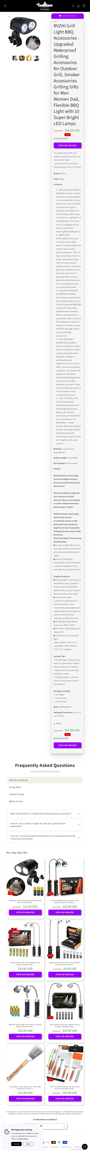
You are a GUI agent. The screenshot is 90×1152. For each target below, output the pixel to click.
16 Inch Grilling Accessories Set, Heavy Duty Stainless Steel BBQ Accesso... (65, 1088)
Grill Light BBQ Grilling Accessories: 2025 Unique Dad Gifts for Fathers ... (65, 901)
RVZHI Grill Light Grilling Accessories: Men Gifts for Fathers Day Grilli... (25, 901)
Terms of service (66, 1147)
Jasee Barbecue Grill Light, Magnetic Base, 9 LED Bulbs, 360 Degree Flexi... (65, 1026)
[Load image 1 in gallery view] (15, 58)
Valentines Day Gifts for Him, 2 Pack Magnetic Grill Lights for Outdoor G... (65, 963)
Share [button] (58, 723)
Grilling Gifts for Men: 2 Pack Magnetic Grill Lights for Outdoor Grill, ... (25, 963)
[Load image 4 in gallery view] (36, 58)
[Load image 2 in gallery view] (22, 58)
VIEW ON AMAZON (67, 145)
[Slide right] (42, 58)
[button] (5, 6)
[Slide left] (8, 58)
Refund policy (43, 1147)
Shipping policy (79, 1147)
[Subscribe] (64, 1126)
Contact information (77, 1149)
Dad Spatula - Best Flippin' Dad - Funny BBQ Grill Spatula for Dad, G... (25, 1088)
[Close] (41, 1126)
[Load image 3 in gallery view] (29, 58)
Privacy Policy (23, 1139)
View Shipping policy (61, 138)
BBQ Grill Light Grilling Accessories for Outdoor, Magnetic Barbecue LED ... (25, 1026)
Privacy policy (54, 1147)
